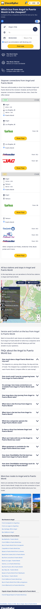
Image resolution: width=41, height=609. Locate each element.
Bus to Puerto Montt (31, 604)
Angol (21, 282)
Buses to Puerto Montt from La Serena (13, 551)
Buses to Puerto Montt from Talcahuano (13, 573)
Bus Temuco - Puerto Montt (10, 576)
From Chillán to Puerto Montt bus (11, 542)
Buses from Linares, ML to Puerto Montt (13, 554)
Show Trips (21, 138)
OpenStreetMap (31, 322)
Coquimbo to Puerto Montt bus (11, 548)
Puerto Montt (34, 282)
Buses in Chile (12, 604)
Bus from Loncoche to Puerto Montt (12, 557)
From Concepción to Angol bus (10, 523)
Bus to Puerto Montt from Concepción (13, 545)
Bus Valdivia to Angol (8, 532)
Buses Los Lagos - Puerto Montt (11, 560)
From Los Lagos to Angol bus (10, 526)
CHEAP (5, 100)
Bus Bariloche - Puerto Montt (10, 539)
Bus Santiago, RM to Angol (9, 529)
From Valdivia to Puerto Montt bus (12, 579)
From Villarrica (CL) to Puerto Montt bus (13, 585)
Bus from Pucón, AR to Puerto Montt (12, 567)
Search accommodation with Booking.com (17, 42)
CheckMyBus (3, 604)
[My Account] (25, 3)
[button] (38, 315)
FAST (4, 174)
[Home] (12, 3)
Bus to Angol (20, 604)
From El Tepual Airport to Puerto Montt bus (14, 595)
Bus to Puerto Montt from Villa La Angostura (14, 582)
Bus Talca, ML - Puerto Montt (10, 570)
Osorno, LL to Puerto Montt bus (11, 564)
